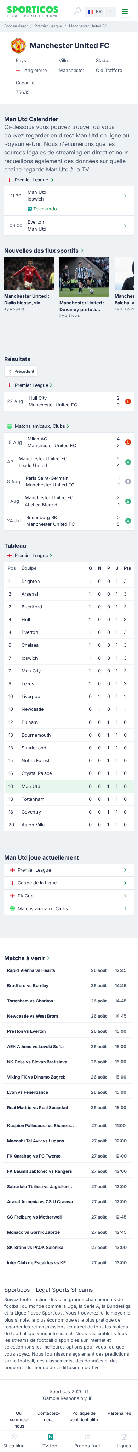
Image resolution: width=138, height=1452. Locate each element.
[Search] (77, 11)
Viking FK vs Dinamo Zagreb (36, 1077)
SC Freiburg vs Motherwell (34, 1217)
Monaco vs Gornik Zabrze (33, 1232)
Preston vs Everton (26, 1031)
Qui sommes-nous (19, 1420)
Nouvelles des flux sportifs (41, 250)
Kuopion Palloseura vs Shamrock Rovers (42, 1125)
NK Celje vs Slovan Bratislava (37, 1061)
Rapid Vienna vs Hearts (31, 970)
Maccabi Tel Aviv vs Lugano (35, 1140)
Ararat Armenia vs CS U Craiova (40, 1201)
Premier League (31, 179)
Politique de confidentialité (84, 1416)
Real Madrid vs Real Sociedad (37, 1107)
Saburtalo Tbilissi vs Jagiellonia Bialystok (42, 1186)
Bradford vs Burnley (27, 985)
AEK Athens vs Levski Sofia (35, 1046)
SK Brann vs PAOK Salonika (35, 1247)
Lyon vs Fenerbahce (27, 1092)
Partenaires (119, 1413)
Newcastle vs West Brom (32, 1016)
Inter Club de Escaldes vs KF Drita (42, 1262)
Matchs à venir (24, 958)
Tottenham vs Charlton (30, 1000)
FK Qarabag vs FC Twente (34, 1156)
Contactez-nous (48, 1416)
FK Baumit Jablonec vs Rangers (39, 1171)
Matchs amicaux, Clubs (40, 426)
